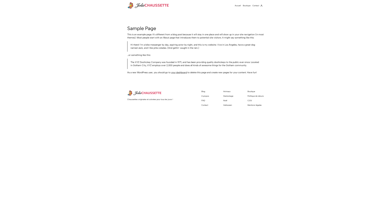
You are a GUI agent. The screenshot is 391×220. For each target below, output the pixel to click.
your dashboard (179, 72)
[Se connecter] (261, 5)
